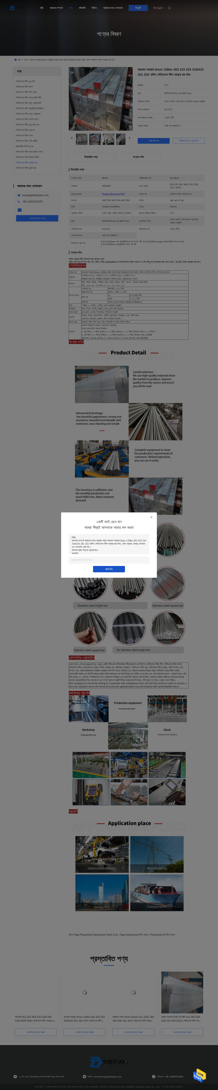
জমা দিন (109, 569)
